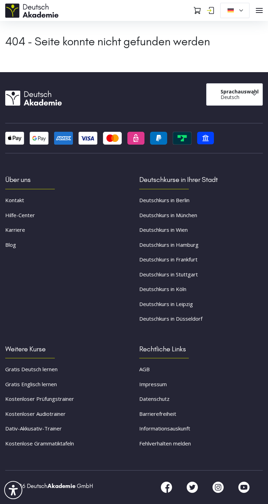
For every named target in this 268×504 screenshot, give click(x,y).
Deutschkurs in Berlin (164, 200)
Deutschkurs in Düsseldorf (170, 318)
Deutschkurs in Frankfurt (168, 259)
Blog (10, 244)
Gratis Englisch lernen (31, 384)
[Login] (210, 10)
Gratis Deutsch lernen (31, 369)
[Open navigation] (259, 10)
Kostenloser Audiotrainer (35, 413)
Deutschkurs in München (168, 215)
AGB (144, 369)
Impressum (153, 384)
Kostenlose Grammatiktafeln (39, 443)
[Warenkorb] (197, 10)
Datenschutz (154, 398)
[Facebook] (167, 487)
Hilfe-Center (20, 215)
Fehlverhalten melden (165, 443)
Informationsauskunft (164, 428)
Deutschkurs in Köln (162, 288)
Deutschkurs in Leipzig (166, 303)
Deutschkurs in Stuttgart (168, 274)
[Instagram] (219, 487)
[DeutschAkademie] (33, 10)
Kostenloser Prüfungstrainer (39, 398)
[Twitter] (193, 487)
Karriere (15, 229)
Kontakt (14, 200)
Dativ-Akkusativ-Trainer (33, 428)
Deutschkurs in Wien (163, 229)
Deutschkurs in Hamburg (169, 244)
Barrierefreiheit (157, 413)
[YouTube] (244, 487)
